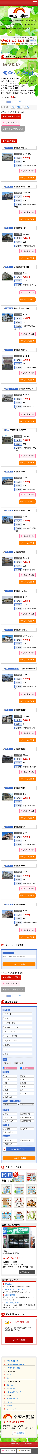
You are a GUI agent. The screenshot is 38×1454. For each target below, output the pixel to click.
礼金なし (25, 1068)
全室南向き (9, 1132)
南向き (24, 1129)
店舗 (6, 1049)
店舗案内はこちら (27, 1272)
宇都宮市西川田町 (16, 350)
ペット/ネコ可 (10, 1032)
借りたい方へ (15, 52)
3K (6, 1087)
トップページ (5, 52)
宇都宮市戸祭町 (15, 471)
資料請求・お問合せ (12, 116)
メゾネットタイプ (11, 1027)
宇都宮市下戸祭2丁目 (17, 187)
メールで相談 (19, 1340)
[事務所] (19, 1215)
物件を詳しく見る (26, 178)
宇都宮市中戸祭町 (16, 630)
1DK (23, 1076)
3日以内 (8, 1140)
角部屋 (7, 1129)
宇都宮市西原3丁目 (19, 389)
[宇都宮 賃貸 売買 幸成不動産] (19, 1416)
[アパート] (32, 1189)
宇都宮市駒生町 (15, 552)
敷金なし (8, 1068)
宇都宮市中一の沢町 (20, 669)
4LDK (24, 1093)
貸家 (6, 1018)
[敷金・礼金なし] (32, 1215)
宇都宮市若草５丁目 (17, 267)
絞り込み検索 (10, 141)
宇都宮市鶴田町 (15, 710)
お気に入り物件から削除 (14, 129)
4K (23, 1090)
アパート (8, 1014)
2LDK (24, 1083)
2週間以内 (8, 1144)
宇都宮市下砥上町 (16, 148)
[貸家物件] (19, 1189)
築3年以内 (26, 1114)
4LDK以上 (8, 1097)
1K (6, 1076)
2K (23, 1080)
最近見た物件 (25, 1451)
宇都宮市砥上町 (15, 228)
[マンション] (6, 1202)
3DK (23, 1087)
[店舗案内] (19, 40)
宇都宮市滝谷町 (15, 827)
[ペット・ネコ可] (19, 1202)
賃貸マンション (11, 1041)
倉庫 (6, 1054)
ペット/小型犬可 (11, 1036)
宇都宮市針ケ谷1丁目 (15, 430)
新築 (6, 1114)
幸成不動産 (30, 1443)
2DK (6, 1083)
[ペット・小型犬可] (32, 1202)
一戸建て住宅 (10, 1023)
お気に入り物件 (10, 1451)
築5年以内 (8, 1117)
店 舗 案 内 (20, 1433)
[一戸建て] (6, 1189)
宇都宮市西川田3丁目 (17, 510)
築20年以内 (26, 1121)
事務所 (7, 1045)
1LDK (7, 1080)
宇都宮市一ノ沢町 (16, 591)
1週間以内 (26, 1140)
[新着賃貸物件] (32, 1177)
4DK (6, 1093)
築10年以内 (26, 1117)
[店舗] (6, 1215)
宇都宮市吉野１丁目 (17, 308)
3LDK (7, 1090)
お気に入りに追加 (12, 123)
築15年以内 (9, 1121)
